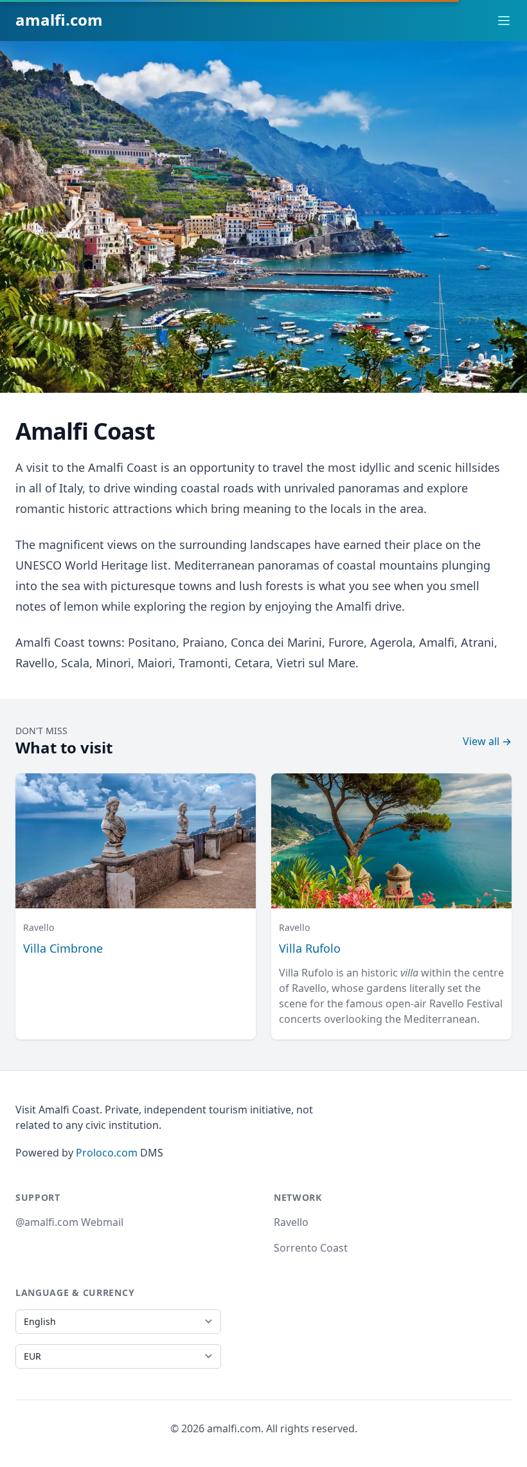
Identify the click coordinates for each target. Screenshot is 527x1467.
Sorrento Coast (311, 1248)
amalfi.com (59, 19)
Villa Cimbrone (63, 948)
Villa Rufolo (310, 948)
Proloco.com (107, 1153)
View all (487, 741)
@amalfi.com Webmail (69, 1222)
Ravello (291, 1222)
